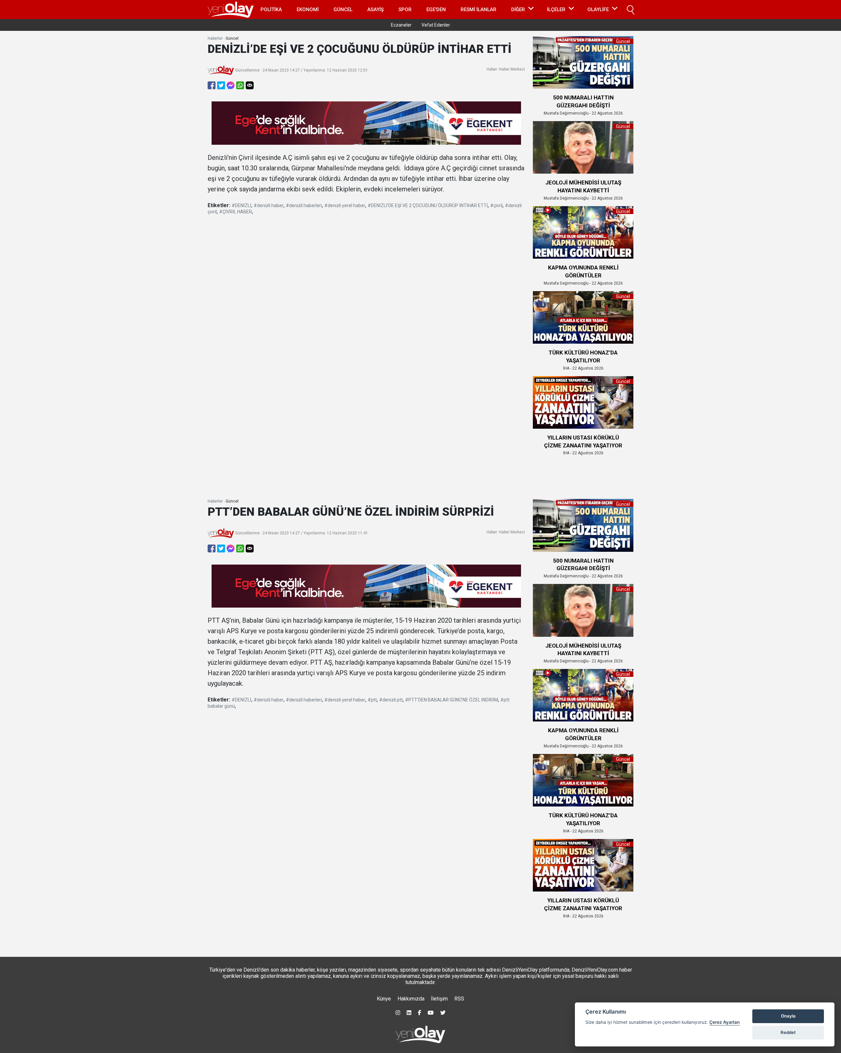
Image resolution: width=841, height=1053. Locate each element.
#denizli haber (269, 205)
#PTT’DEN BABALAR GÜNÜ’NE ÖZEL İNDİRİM (451, 699)
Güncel (342, 9)
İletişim (439, 999)
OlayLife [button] (598, 9)
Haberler (215, 38)
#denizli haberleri (304, 205)
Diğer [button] (518, 9)
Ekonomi (308, 9)
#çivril (496, 205)
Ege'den (436, 9)
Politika (271, 9)
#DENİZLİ (241, 205)
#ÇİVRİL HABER (235, 211)
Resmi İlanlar (478, 9)
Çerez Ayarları (724, 1022)
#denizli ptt (391, 699)
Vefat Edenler (435, 25)
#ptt (372, 699)
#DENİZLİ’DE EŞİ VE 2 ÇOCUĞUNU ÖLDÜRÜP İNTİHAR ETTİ (428, 205)
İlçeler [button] (556, 9)
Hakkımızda (411, 999)
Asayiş (375, 9)
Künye (384, 999)
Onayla (788, 1016)
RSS (459, 999)
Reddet (788, 1032)
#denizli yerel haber (344, 205)
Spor (405, 9)
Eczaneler (401, 25)
